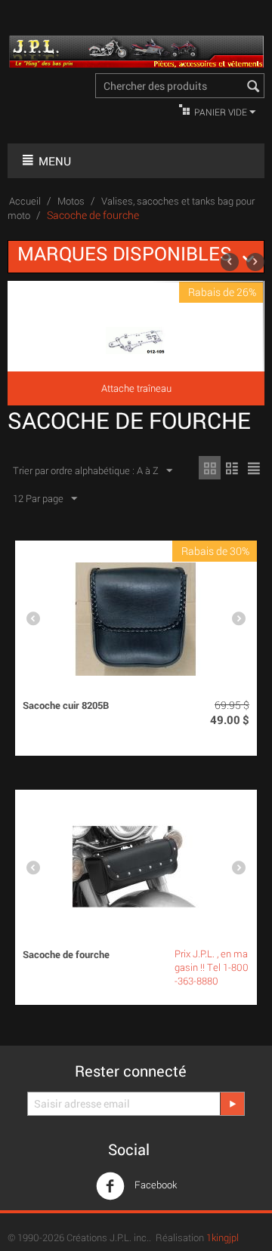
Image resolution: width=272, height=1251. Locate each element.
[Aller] (232, 1103)
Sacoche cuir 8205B (66, 705)
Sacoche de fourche (66, 954)
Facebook (154, 1184)
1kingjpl (222, 1237)
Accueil (25, 201)
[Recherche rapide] (253, 87)
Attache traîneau (136, 388)
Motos (71, 201)
